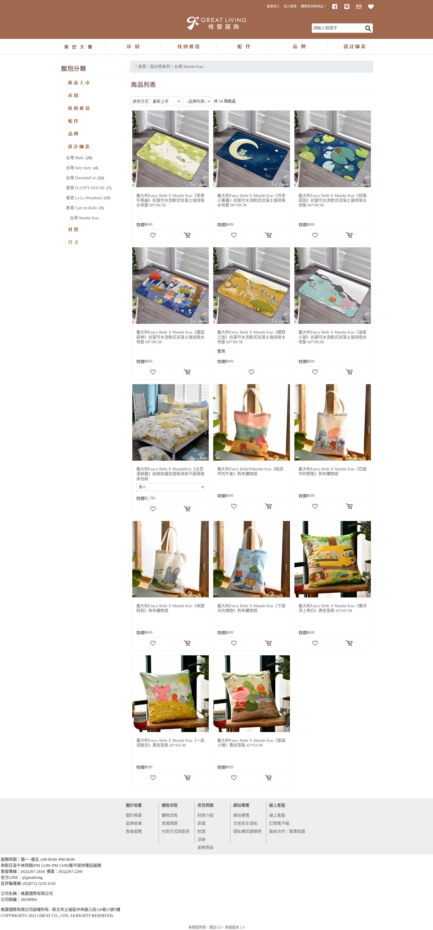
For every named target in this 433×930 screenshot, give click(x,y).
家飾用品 (205, 847)
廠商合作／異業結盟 (287, 831)
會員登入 (273, 6)
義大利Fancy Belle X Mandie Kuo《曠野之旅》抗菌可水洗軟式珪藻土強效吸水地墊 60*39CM (251, 337)
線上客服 (277, 805)
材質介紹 (205, 815)
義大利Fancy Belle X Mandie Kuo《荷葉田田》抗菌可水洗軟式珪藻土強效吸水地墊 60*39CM (332, 200)
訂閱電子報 (279, 823)
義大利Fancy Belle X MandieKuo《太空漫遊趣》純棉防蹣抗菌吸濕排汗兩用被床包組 (170, 474)
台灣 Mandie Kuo (84, 218)
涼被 (201, 839)
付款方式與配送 (176, 831)
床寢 (201, 823)
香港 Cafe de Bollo (81, 208)
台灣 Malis (75, 158)
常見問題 (205, 805)
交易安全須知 (245, 823)
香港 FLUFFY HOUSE (85, 188)
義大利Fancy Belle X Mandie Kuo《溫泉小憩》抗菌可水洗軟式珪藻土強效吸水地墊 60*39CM (332, 337)
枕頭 (201, 831)
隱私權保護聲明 (247, 831)
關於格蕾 (134, 805)
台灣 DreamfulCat (80, 178)
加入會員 (290, 6)
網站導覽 (241, 805)
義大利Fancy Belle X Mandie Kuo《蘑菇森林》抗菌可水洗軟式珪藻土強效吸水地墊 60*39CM (170, 337)
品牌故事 (134, 823)
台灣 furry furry (78, 168)
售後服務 (134, 831)
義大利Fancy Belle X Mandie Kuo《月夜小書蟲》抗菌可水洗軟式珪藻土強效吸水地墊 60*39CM (251, 200)
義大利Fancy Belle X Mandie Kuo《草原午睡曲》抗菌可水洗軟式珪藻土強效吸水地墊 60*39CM (170, 200)
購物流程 (170, 805)
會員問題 (170, 823)
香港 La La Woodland (84, 198)
